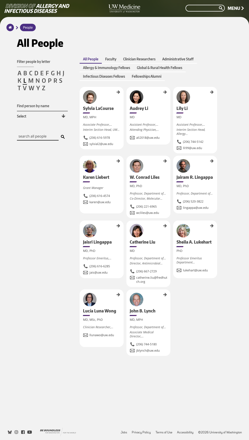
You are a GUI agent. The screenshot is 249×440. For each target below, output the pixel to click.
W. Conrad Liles (127, 162)
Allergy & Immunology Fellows (106, 67)
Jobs (125, 431)
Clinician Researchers (139, 59)
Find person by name (33, 105)
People (28, 28)
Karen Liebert (81, 161)
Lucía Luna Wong (81, 296)
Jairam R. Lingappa (174, 163)
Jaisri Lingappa (81, 226)
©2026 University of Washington (220, 432)
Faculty (110, 59)
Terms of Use (164, 431)
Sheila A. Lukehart (174, 228)
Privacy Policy (142, 431)
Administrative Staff (178, 59)
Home (9, 29)
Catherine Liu (127, 226)
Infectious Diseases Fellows (104, 76)
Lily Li (174, 89)
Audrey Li (127, 90)
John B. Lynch (127, 294)
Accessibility (186, 431)
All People (90, 59)
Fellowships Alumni (146, 76)
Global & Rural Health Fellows (159, 67)
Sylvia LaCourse (81, 93)
